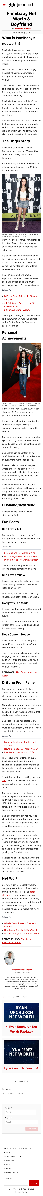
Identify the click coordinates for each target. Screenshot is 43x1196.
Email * (8, 1118)
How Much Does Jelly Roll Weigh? (21, 749)
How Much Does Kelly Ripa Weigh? (21, 930)
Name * (8, 1108)
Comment (7, 1089)
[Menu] (4, 5)
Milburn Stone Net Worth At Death (21, 560)
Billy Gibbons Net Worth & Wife (19, 553)
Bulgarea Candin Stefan (23, 28)
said (4, 780)
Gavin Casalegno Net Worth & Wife (21, 933)
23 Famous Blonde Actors (17, 310)
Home (4, 997)
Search (8, 1178)
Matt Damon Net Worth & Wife (19, 752)
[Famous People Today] (21, 5)
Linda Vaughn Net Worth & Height (21, 556)
